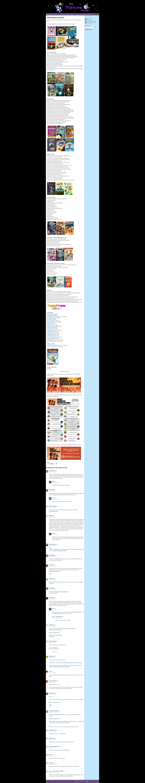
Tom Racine (51, 597)
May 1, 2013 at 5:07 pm (55, 499)
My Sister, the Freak (50, 320)
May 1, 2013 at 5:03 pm (52, 490)
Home (48, 14)
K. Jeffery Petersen (52, 506)
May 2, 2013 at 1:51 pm (55, 534)
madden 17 (51, 762)
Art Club (51, 14)
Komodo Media (72, 781)
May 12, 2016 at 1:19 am (53, 739)
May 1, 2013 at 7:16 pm (52, 556)
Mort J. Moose (52, 693)
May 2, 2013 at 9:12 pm (59, 617)
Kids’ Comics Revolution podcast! (75, 444)
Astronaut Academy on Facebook (91, 21)
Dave (53, 481)
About (64, 14)
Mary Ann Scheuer (52, 680)
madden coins (51, 738)
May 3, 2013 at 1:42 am (52, 682)
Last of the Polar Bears (51, 337)
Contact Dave (88, 23)
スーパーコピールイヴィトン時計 (56, 771)
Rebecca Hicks (52, 470)
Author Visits (84, 14)
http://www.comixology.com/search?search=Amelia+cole (59, 666)
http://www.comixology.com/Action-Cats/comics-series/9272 (71, 662)
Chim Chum (49, 327)
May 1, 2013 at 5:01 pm (52, 471)
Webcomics (71, 14)
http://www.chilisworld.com (59, 550)
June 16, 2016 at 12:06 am (53, 755)
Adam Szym (51, 624)
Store (80, 14)
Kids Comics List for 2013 (65, 371)
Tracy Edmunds (58, 616)
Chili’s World (49, 335)
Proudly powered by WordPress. (92, 781)
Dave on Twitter (88, 18)
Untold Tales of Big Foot (51, 330)
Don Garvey (51, 564)
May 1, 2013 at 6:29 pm (52, 545)
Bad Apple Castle (50, 319)
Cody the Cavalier (50, 338)
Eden (50, 671)
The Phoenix (49, 368)
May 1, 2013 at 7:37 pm (52, 598)
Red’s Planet (49, 324)
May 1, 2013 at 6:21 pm (52, 516)
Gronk (48, 323)
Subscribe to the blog (89, 20)
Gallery (67, 14)
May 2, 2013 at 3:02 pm (55, 649)
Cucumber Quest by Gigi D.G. (52, 313)
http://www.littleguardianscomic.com (61, 591)
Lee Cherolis (51, 588)
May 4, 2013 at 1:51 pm (52, 694)
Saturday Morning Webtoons (52, 315)
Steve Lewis (51, 578)
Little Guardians (50, 339)
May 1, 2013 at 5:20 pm (52, 507)
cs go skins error (52, 730)
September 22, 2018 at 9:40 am (54, 772)
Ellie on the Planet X (50, 322)
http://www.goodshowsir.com (54, 632)
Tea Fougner (63, 781)
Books (61, 14)
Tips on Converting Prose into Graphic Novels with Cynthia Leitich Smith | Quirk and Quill (64, 726)
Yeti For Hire (49, 328)
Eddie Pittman (52, 555)
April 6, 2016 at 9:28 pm (52, 731)
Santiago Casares (52, 544)
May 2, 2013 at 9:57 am (52, 657)
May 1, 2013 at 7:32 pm (52, 589)
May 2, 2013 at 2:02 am (52, 642)
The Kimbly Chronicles (51, 318)
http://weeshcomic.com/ (53, 511)
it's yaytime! (48, 781)
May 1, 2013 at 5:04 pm (55, 482)
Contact (89, 14)
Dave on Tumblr (88, 19)
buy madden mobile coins (54, 746)
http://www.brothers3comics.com (55, 702)
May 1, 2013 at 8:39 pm (52, 626)
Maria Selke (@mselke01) (54, 710)
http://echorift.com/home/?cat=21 (55, 571)
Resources (76, 14)
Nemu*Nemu (49, 316)
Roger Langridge (52, 641)
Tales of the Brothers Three (52, 341)
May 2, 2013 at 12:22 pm (56, 609)
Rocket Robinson (50, 334)
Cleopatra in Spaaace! (51, 326)
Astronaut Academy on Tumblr (91, 22)
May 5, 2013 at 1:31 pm (52, 712)
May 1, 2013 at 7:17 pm (52, 566)
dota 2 (50, 754)
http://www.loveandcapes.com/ (54, 718)
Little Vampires (50, 332)
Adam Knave (51, 656)
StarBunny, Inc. (56, 14)
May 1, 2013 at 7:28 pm (52, 579)
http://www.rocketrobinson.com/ (64, 493)
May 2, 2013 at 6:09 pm (52, 672)
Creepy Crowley (50, 331)
